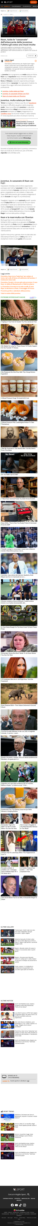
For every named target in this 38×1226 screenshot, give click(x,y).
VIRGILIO (10, 1212)
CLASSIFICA (27, 6)
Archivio (19, 1200)
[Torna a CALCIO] (2, 6)
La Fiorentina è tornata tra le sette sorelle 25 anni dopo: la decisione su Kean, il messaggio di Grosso (17, 287)
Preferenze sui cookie (31, 1217)
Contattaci (17, 1198)
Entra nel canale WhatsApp (20, 142)
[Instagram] (24, 1206)
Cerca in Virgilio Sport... (17, 1194)
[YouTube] (16, 1206)
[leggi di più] (35, 60)
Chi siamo (4, 1217)
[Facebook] (12, 1206)
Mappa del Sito (26, 1198)
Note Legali (10, 1217)
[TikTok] (20, 1206)
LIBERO (5, 1212)
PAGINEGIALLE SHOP (25, 1212)
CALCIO (6, 14)
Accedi (33, 2)
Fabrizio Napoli (9, 60)
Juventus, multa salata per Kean (13, 91)
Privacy (16, 1217)
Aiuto (19, 1219)
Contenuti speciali (8, 1198)
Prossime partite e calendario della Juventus (15, 291)
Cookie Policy (22, 1217)
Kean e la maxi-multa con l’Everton (14, 96)
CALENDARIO (16, 6)
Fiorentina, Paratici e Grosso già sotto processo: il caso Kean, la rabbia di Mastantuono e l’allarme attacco (19, 283)
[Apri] (2, 2)
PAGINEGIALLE (16, 1212)
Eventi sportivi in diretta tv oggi (19, 1081)
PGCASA (32, 1212)
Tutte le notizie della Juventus (10, 293)
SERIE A (11, 14)
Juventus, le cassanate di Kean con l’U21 (15, 94)
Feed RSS (33, 1198)
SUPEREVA (19, 1215)
